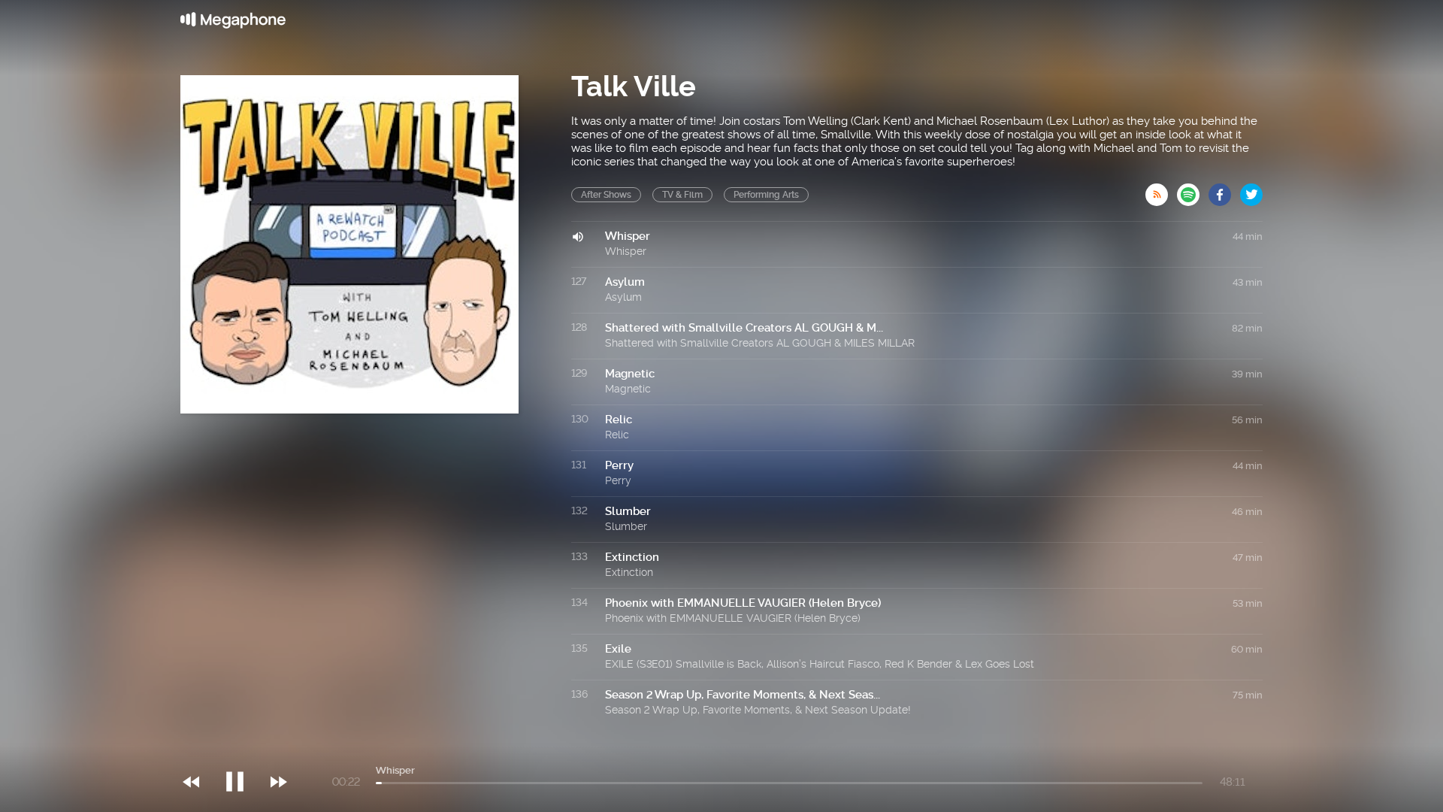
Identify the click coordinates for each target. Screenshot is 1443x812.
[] (242, 751)
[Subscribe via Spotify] (1193, 190)
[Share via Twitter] (1251, 190)
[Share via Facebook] (1224, 190)
